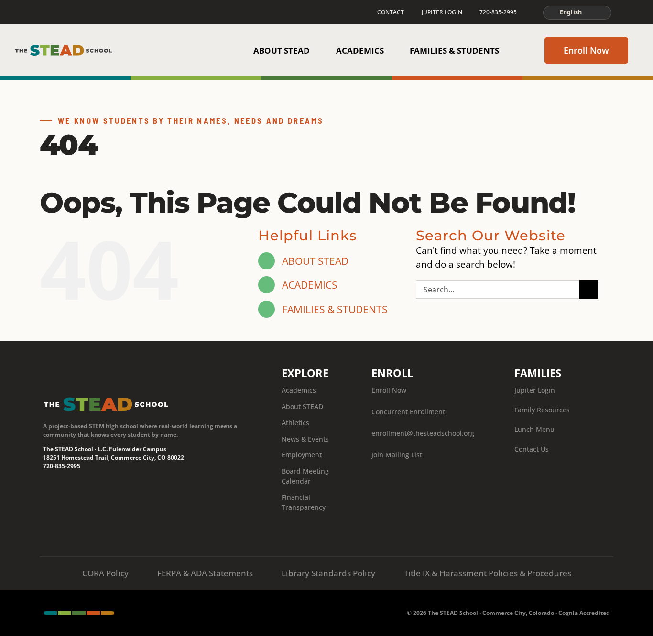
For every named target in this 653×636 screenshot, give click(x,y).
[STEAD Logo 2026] (63, 48)
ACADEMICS (309, 284)
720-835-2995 (61, 466)
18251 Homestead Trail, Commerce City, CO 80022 (113, 457)
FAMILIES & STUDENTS (335, 309)
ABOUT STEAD (315, 261)
